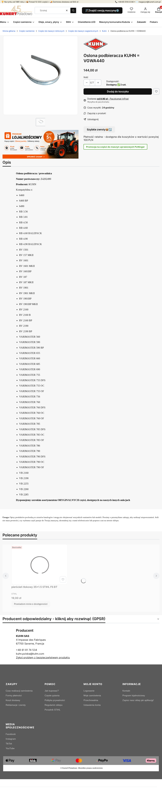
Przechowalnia (91, 700)
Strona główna (9, 31)
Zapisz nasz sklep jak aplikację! (138, 700)
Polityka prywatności (55, 700)
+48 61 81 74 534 (26, 649)
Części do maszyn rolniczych (51, 31)
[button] (73, 10)
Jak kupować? (52, 690)
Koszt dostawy (13, 700)
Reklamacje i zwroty (16, 705)
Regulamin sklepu (53, 705)
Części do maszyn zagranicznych (83, 31)
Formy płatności (14, 695)
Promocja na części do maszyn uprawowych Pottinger (115, 146)
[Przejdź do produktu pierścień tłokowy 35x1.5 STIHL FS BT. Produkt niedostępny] (39, 564)
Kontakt (126, 690)
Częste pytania (52, 695)
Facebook (11, 734)
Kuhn (104, 31)
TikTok (9, 743)
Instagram (11, 739)
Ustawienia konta (92, 705)
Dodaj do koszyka (118, 91)
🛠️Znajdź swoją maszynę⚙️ (102, 10)
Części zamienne (26, 31)
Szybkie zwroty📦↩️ (99, 129)
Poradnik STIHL (52, 709)
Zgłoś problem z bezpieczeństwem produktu (43, 657)
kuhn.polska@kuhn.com (30, 653)
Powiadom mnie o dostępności (30, 604)
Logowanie (89, 690)
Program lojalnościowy (133, 695)
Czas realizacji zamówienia (19, 690)
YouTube (10, 748)
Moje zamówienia (92, 695)
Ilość (86, 77)
